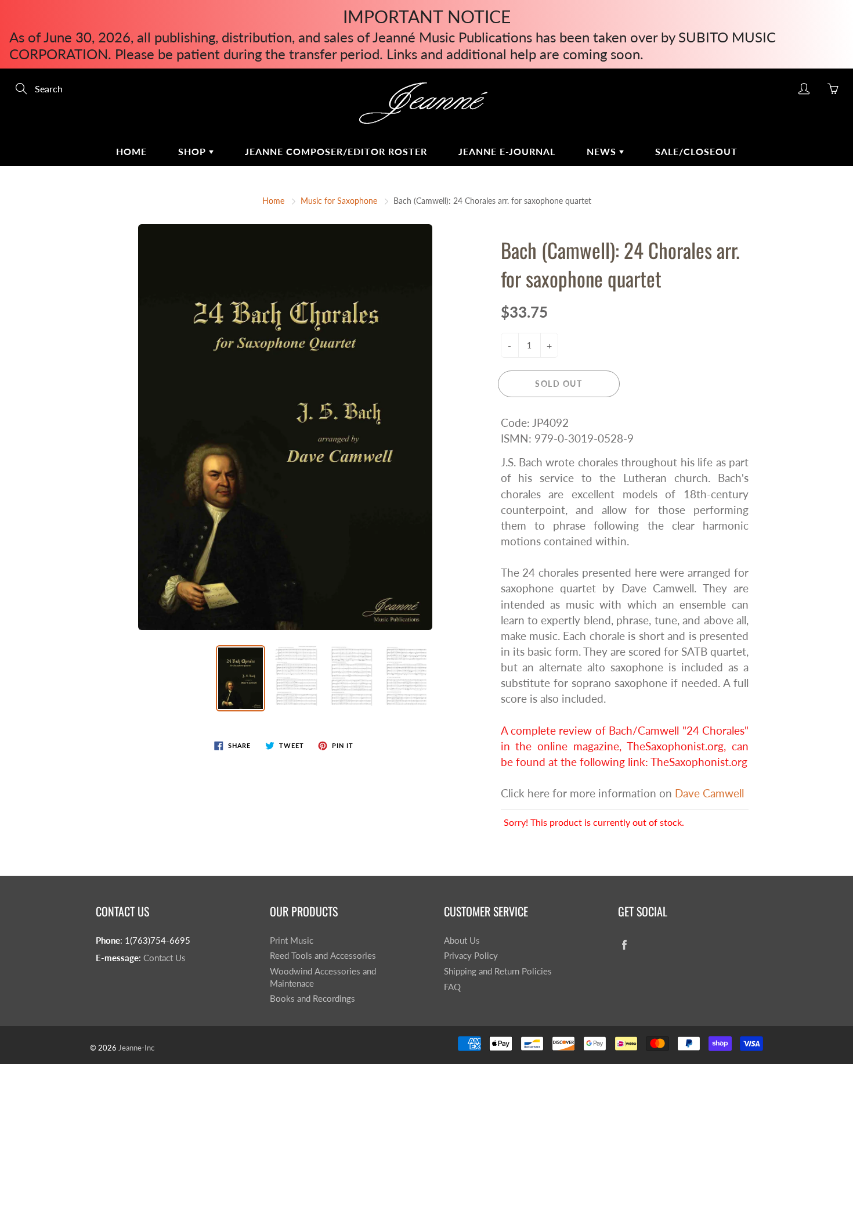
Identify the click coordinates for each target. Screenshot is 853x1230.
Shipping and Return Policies (498, 971)
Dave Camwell (709, 793)
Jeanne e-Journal (506, 151)
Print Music (291, 940)
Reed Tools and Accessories (323, 956)
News (603, 151)
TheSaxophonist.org (698, 761)
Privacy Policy (471, 956)
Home (131, 151)
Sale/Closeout (696, 151)
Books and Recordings (312, 999)
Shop (193, 151)
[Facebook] (624, 945)
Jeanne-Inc (136, 1047)
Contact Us (164, 958)
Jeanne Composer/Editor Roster (336, 151)
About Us (462, 940)
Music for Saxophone (339, 201)
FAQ (452, 987)
